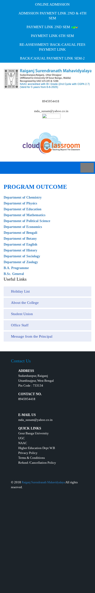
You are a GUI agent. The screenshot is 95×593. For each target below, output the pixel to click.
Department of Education (22, 209)
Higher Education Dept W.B (36, 448)
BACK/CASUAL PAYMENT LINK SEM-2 (52, 58)
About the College (25, 303)
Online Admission (52, 4)
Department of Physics (20, 203)
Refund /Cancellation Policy (37, 462)
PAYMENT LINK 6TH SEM (52, 36)
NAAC (22, 443)
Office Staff (19, 325)
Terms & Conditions (31, 458)
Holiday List (20, 291)
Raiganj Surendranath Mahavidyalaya (43, 482)
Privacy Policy (28, 453)
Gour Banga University (33, 433)
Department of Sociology (22, 256)
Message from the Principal (31, 336)
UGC (21, 438)
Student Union (22, 314)
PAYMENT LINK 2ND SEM (49, 27)
